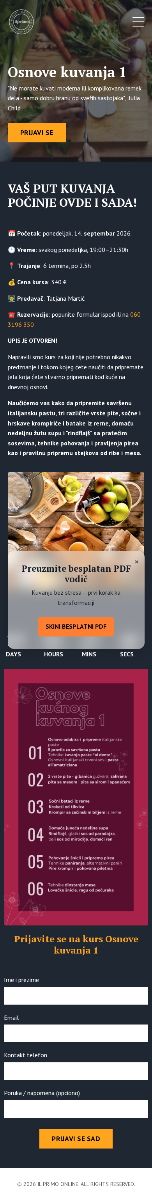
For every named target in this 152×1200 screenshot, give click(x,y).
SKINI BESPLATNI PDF (76, 626)
